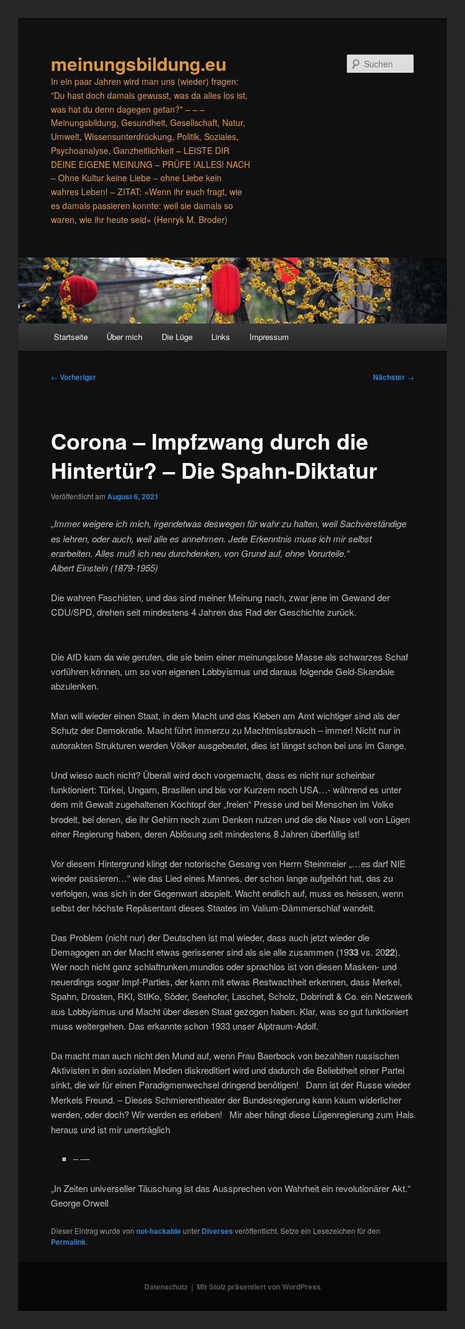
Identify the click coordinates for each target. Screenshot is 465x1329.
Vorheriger (73, 376)
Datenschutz (166, 1286)
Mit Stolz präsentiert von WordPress (259, 1286)
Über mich (124, 336)
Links (220, 336)
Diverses (217, 1230)
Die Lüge (177, 336)
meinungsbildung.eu (138, 63)
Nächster (393, 376)
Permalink (68, 1241)
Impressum (269, 336)
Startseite (71, 336)
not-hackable (158, 1230)
